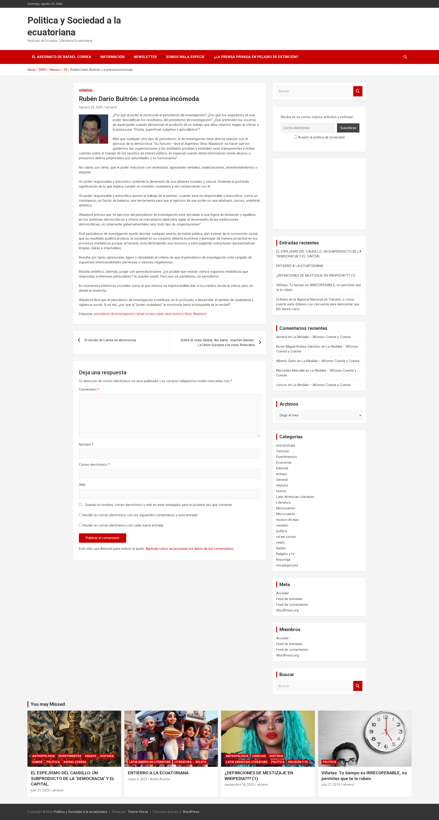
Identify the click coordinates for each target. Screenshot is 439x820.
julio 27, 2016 (330, 784)
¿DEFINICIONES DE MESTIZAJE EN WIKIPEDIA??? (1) (315, 275)
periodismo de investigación (114, 314)
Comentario (89, 389)
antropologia (285, 445)
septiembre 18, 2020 (239, 784)
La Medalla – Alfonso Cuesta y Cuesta (322, 337)
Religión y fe (285, 554)
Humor (281, 491)
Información (112, 57)
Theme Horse (138, 812)
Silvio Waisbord (195, 314)
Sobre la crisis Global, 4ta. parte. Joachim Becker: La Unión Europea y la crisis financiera (217, 342)
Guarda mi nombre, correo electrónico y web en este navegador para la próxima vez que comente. (159, 505)
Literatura (283, 502)
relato (280, 542)
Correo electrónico (94, 465)
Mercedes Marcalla (290, 370)
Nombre (86, 444)
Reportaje (283, 560)
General (86, 90)
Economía (283, 462)
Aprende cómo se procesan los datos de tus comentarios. (190, 549)
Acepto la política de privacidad (321, 137)
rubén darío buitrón (169, 314)
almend (111, 107)
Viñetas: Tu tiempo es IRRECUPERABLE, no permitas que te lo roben (364, 775)
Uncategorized (287, 565)
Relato (281, 548)
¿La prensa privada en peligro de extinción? (256, 57)
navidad (282, 525)
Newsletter (145, 57)
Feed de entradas (289, 599)
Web (82, 485)
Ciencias (282, 451)
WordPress (191, 812)
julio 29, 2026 (40, 790)
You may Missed (48, 704)
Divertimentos (286, 457)
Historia (282, 485)
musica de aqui (287, 520)
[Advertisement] (319, 194)
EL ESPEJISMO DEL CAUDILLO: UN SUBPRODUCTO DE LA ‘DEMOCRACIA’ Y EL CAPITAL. (73, 778)
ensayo (281, 474)
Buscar (357, 91)
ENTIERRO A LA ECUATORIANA (299, 266)
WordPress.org (287, 610)
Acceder (282, 593)
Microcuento (285, 508)
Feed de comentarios (292, 605)
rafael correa (145, 314)
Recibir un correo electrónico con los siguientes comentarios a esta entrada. (140, 515)
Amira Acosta (160, 779)
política (281, 531)
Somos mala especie (185, 57)
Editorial (282, 468)
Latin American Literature (295, 497)
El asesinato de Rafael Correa (61, 57)
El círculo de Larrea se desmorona (110, 340)
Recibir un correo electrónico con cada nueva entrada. (123, 525)
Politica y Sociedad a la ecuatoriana (80, 812)
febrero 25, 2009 (91, 107)
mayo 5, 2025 (137, 779)
